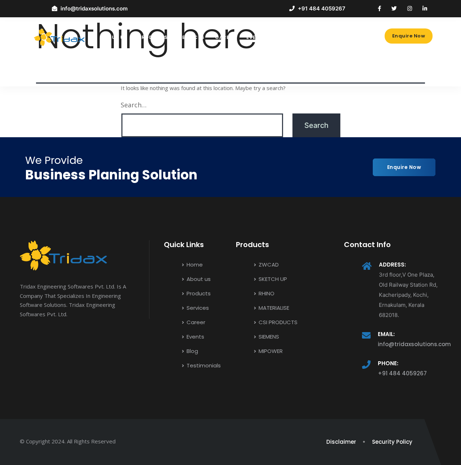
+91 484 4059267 (402, 373)
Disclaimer (341, 442)
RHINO (265, 293)
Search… (134, 104)
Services (191, 37)
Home (194, 264)
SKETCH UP (272, 279)
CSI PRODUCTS (277, 322)
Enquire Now (408, 35)
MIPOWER (270, 351)
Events (256, 37)
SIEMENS (268, 336)
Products (153, 37)
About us (198, 279)
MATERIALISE (273, 308)
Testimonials (203, 365)
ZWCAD (268, 264)
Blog (108, 69)
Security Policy (392, 442)
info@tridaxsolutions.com (414, 344)
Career (225, 37)
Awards (288, 37)
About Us (114, 37)
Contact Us (329, 37)
